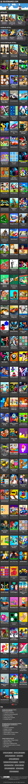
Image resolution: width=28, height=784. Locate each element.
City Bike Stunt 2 (14, 70)
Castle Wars (4, 392)
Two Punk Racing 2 (23, 71)
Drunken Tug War (4, 592)
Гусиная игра (23, 177)
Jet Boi (23, 653)
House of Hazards (14, 454)
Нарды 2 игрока (5, 85)
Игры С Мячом (19, 765)
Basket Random (23, 85)
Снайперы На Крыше (23, 239)
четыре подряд (4, 576)
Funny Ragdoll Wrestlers (14, 546)
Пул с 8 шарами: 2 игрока (23, 117)
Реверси (5, 223)
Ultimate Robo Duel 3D (4, 531)
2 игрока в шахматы (4, 22)
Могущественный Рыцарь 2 (14, 301)
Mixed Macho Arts (14, 607)
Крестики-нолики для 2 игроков (14, 118)
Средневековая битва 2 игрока (5, 500)
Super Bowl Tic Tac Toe (23, 485)
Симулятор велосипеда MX (12, 23)
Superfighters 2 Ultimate (14, 86)
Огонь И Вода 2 (4, 177)
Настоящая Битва (23, 224)
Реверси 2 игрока (14, 623)
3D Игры (21, 762)
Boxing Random (23, 362)
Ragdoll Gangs (23, 638)
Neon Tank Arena (23, 684)
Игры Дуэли (19, 768)
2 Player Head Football (5, 255)
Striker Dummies (14, 331)
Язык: (1, 776)
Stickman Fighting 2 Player (23, 316)
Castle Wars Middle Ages (14, 408)
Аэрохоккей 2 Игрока (4, 332)
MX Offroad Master (14, 209)
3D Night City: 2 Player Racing (4, 608)
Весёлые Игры (8, 765)
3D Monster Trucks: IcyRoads (14, 639)
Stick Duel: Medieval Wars (14, 178)
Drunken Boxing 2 (5, 131)
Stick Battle (23, 162)
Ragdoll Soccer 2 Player (4, 685)
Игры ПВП (20, 755)
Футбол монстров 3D (14, 685)
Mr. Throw (5, 669)
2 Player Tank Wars (14, 439)
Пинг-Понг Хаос (14, 561)
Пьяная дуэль (23, 469)
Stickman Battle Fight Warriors (4, 163)
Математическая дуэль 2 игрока (14, 286)
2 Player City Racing (5, 424)
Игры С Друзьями (19, 752)
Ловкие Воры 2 (4, 438)
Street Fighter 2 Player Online (4, 38)
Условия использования (20, 778)
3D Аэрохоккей (14, 377)
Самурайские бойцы (23, 147)
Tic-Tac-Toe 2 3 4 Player (23, 347)
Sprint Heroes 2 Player (4, 270)
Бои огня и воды (14, 530)
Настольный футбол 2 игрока (23, 424)
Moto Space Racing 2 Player (23, 669)
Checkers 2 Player (14, 254)
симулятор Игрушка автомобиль (23, 578)
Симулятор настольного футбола (23, 271)
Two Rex (5, 653)
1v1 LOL (23, 193)
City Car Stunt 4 (13, 147)
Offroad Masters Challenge (23, 132)
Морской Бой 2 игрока (23, 101)
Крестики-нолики (14, 163)
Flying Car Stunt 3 (14, 515)
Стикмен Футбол (5, 546)
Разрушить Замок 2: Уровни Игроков (4, 240)
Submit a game (5, 778)
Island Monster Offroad (4, 454)
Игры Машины (14, 771)
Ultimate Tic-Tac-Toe (23, 531)
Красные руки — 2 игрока (23, 623)
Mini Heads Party (4, 623)
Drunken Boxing (4, 408)
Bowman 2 (14, 270)
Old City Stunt (14, 653)
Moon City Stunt (23, 392)
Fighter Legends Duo (14, 485)
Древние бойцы (12, 38)
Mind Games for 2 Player (4, 485)
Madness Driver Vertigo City (14, 316)
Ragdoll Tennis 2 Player (23, 592)
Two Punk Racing (20, 22)
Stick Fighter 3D (4, 346)
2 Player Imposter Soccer (14, 424)
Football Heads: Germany (14, 470)
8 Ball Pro (14, 362)
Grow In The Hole (23, 438)
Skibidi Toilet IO (23, 454)
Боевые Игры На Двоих (11, 762)
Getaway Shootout (5, 285)
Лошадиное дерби (23, 301)
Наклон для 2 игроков (4, 71)
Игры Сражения (10, 755)
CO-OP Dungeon (13, 592)
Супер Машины (14, 101)
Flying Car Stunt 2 (14, 223)
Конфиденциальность (14, 779)
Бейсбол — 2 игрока (5, 516)
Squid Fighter (5, 362)
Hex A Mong (23, 500)
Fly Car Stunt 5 (14, 239)
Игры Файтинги (14, 759)
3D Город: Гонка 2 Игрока (4, 316)
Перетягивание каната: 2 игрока (5, 209)
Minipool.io (23, 285)
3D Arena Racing (14, 500)
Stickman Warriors (23, 378)
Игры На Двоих (7, 752)
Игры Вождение (10, 768)
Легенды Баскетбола (5, 147)
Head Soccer (4, 300)
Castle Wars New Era (23, 408)
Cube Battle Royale (14, 700)
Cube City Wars (23, 515)
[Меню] (1, 1)
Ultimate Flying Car (14, 132)
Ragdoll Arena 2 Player (23, 546)
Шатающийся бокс (14, 577)
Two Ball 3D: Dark (4, 638)
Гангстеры (4, 193)
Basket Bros (23, 254)
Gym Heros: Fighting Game (20, 38)
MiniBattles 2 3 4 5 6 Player (5, 117)
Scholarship (25, 776)
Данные (12, 778)
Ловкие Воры (4, 377)
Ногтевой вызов (5, 699)
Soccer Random (14, 193)
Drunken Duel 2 (23, 561)
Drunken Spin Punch (23, 332)
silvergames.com (10, 1)
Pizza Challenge (13, 669)
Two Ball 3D (14, 392)
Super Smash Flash (23, 209)
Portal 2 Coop (23, 607)
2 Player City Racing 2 (5, 470)
